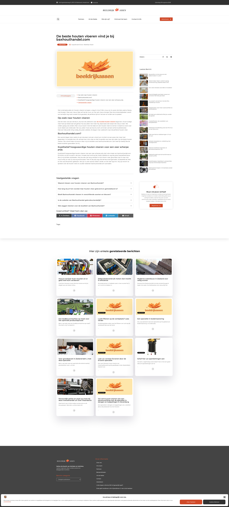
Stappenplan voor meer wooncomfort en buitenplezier (160, 108)
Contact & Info (136, 19)
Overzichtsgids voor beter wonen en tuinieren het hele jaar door (159, 95)
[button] (224, 497)
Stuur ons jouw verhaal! (156, 192)
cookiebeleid (7, 501)
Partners (81, 19)
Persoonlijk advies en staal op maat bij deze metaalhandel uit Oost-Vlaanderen (75, 399)
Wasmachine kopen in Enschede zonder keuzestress (160, 168)
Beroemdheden (101, 472)
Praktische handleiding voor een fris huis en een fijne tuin (160, 128)
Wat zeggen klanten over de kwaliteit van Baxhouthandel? (95, 206)
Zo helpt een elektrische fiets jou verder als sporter (160, 115)
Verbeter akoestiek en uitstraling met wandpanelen (159, 141)
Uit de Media (93, 19)
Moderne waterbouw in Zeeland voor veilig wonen (152, 279)
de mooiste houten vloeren (106, 121)
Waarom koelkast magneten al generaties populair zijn (158, 148)
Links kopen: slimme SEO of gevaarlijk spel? (109, 485)
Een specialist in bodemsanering (150, 319)
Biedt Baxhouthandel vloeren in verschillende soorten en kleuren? (95, 194)
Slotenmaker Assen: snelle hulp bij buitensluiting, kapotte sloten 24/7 (159, 81)
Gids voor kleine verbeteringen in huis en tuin (160, 135)
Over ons (99, 462)
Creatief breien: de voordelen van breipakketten (158, 121)
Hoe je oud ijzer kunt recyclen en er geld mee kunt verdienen (73, 279)
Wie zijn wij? (106, 19)
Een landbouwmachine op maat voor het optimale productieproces (74, 319)
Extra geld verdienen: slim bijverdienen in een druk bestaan (114, 488)
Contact (98, 478)
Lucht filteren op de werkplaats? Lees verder (113, 319)
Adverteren (99, 482)
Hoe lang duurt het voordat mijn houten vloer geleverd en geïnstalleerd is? (95, 189)
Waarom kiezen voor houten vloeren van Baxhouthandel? (95, 183)
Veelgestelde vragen (85, 102)
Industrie (62, 44)
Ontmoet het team (120, 19)
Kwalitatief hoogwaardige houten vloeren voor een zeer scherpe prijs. (100, 100)
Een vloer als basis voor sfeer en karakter (160, 87)
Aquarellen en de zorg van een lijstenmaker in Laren (158, 75)
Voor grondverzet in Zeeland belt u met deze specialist (75, 359)
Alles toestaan (191, 502)
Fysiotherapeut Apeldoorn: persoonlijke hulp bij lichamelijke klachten (160, 161)
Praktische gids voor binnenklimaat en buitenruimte (160, 155)
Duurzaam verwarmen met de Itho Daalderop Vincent (159, 101)
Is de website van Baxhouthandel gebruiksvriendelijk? (95, 200)
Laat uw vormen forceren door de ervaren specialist (112, 359)
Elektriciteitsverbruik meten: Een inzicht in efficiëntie (114, 279)
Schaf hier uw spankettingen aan (151, 359)
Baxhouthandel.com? (85, 97)
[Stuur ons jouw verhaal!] (156, 186)
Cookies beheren (214, 502)
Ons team (99, 465)
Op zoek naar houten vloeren (87, 95)
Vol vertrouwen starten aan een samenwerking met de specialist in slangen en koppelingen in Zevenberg (113, 400)
